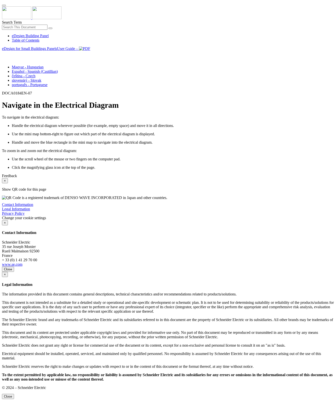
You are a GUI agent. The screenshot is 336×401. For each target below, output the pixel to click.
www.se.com (12, 264)
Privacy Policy (13, 213)
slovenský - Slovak (26, 80)
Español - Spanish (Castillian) (35, 71)
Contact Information (17, 204)
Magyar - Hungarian (28, 67)
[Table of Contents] (4, 54)
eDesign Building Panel (30, 36)
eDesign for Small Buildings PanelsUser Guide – (40, 48)
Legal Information (16, 209)
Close (8, 269)
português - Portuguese (29, 85)
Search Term (12, 22)
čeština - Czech (23, 76)
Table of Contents (25, 40)
